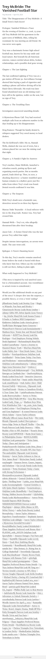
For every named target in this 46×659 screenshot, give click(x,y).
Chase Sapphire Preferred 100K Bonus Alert (21, 529)
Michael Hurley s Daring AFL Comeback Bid (23, 577)
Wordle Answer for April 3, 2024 (16, 602)
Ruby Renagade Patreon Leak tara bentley (20, 612)
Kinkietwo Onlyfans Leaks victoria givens (20, 322)
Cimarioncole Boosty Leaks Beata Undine (20, 309)
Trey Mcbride (6, 15)
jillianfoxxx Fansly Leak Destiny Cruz (18, 303)
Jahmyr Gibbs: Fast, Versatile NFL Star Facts (21, 450)
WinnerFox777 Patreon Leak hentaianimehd (21, 328)
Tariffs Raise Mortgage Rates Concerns (19, 325)
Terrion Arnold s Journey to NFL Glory (19, 571)
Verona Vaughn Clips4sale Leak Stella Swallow (22, 574)
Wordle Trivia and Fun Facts (14, 615)
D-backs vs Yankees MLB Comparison (18, 319)
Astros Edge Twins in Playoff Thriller (18, 424)
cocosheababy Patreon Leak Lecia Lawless (20, 599)
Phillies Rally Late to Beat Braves (28, 590)
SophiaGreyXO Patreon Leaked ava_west (20, 580)
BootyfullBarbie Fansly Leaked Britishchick (21, 526)
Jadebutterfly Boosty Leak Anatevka (19, 593)
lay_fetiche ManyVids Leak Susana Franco (22, 316)
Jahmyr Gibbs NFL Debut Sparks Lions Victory (22, 313)
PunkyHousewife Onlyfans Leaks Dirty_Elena (21, 446)
